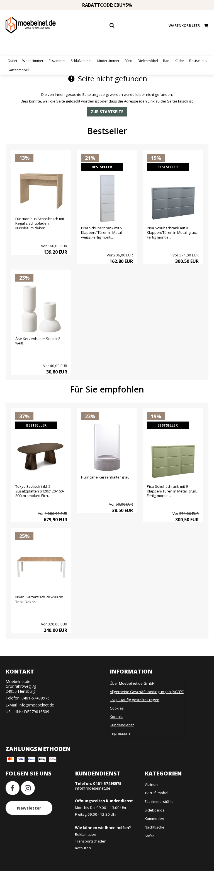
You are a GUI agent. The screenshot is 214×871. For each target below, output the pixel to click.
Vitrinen (151, 784)
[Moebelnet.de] (31, 25)
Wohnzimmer (32, 61)
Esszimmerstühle (159, 801)
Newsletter (29, 808)
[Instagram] (28, 788)
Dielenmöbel (148, 61)
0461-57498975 (35, 698)
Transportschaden (90, 841)
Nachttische (154, 827)
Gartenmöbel (18, 70)
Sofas (150, 835)
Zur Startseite (107, 111)
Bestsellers (197, 61)
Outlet (12, 61)
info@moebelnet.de (36, 705)
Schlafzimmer (81, 61)
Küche (179, 61)
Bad (166, 61)
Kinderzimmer (108, 61)
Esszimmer (57, 61)
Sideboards (154, 810)
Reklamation (85, 834)
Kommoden (154, 818)
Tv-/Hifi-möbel (156, 792)
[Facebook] (13, 788)
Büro (128, 61)
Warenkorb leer (184, 25)
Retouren (83, 847)
